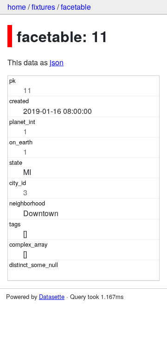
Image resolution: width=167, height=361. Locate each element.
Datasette (51, 296)
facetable (76, 6)
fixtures (43, 6)
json (57, 62)
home (16, 6)
